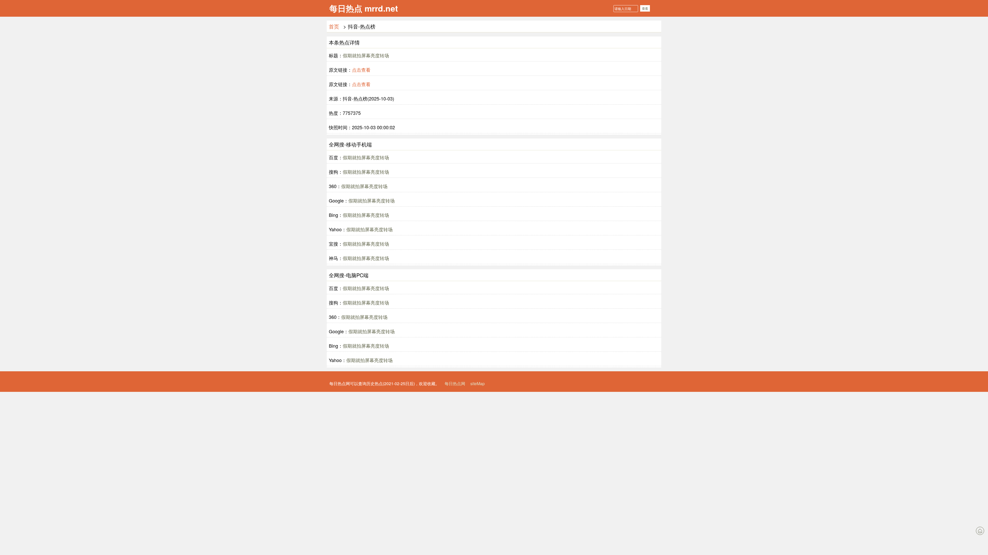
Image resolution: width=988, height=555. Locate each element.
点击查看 (361, 69)
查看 (645, 8)
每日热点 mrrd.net (363, 8)
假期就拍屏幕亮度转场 (366, 55)
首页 (334, 26)
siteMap (477, 383)
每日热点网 (455, 383)
